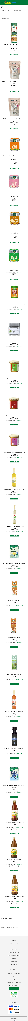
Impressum (14, 964)
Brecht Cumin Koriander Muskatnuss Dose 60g (14, 304)
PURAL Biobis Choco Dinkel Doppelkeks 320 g (14, 44)
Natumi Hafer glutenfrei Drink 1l (14, 600)
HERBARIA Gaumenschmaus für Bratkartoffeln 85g (14, 230)
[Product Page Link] (14, 33)
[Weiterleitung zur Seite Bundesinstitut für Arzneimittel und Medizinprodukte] (14, 997)
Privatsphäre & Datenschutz (14, 982)
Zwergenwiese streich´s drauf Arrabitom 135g (14, 415)
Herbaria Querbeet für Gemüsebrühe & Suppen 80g (14, 156)
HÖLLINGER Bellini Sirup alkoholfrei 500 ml (14, 711)
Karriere (14, 958)
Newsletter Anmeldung (14, 955)
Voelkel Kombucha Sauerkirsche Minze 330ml (14, 822)
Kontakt (14, 947)
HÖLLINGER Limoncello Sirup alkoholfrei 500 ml (14, 489)
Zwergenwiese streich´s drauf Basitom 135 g (14, 378)
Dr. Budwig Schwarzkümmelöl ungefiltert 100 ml (14, 748)
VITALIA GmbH (14, 944)
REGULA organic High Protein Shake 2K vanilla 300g (14, 118)
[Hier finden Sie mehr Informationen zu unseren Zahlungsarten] (14, 1013)
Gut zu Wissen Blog (14, 952)
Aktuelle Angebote (14, 950)
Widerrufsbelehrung (14, 985)
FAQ (14, 976)
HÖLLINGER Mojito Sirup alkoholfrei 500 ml (14, 526)
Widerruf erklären (14, 989)
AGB (14, 979)
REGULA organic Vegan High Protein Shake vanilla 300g (14, 81)
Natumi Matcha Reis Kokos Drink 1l (14, 674)
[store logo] (10, 2)
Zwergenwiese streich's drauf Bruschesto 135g (14, 452)
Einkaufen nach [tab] (5, 10)
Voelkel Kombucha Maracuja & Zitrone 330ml (14, 896)
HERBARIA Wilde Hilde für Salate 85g (14, 267)
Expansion (14, 961)
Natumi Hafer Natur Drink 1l (14, 637)
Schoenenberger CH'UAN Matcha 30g (14, 341)
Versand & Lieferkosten (14, 973)
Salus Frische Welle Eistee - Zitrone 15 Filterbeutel (14, 563)
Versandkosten (18, 50)
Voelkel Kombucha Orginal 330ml (14, 859)
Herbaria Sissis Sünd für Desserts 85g (14, 193)
